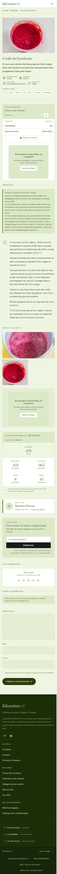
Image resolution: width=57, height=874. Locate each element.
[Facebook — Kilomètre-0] (11, 736)
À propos (6, 749)
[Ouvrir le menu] (52, 3)
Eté (5, 92)
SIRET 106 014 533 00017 (30, 864)
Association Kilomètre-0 (18, 858)
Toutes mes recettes (38, 509)
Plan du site (7, 789)
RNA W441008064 (41, 858)
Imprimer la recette (30, 138)
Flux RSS (6, 795)
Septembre (47, 92)
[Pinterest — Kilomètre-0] (4, 736)
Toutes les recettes (11, 773)
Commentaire (8, 611)
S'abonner (28, 545)
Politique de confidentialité (15, 813)
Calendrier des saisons (13, 778)
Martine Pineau (25, 506)
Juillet (17, 92)
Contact (6, 755)
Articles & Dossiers (11, 760)
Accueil (5, 10)
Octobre (37, 92)
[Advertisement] (28, 162)
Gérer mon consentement (31, 870)
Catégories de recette (13, 784)
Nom (5, 644)
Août (10, 92)
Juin (24, 92)
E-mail (5, 658)
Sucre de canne (11, 131)
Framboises (10, 126)
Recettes (14, 10)
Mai (30, 92)
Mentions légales (10, 808)
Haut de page (44, 851)
